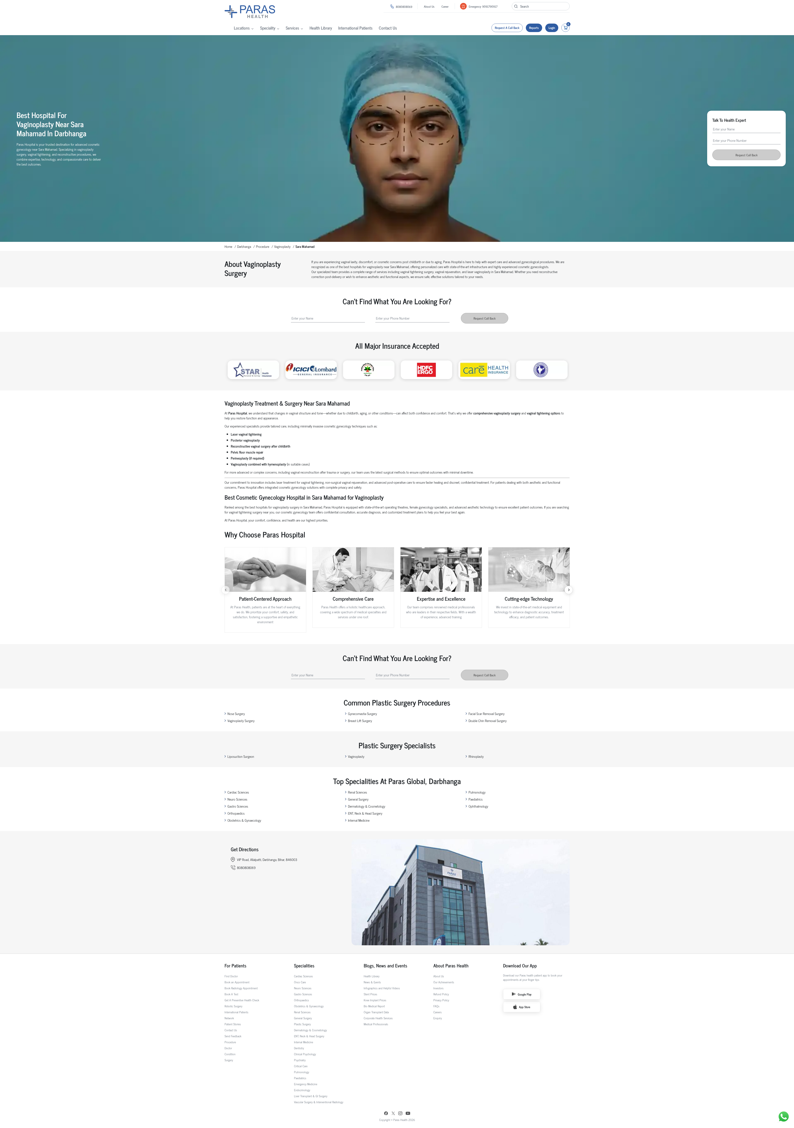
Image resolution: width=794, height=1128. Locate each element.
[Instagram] (400, 1113)
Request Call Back (746, 155)
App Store (524, 1006)
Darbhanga (244, 246)
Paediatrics (476, 799)
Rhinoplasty (476, 756)
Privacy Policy (441, 1000)
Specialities (304, 965)
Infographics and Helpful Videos (382, 988)
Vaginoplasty (282, 246)
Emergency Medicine (305, 1083)
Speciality (267, 27)
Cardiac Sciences (238, 792)
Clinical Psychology (305, 1054)
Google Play (524, 994)
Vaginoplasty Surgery (241, 720)
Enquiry (437, 1018)
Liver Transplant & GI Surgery (310, 1095)
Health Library (321, 27)
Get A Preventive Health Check (242, 1000)
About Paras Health (451, 965)
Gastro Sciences (237, 806)
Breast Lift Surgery (360, 720)
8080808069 (404, 6)
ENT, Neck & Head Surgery (365, 813)
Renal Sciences (357, 792)
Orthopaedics (236, 813)
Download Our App (520, 965)
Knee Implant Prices (375, 1000)
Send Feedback (233, 1036)
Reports (534, 27)
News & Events (372, 982)
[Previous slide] (225, 590)
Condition (230, 1054)
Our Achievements (443, 982)
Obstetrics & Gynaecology (244, 820)
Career (444, 6)
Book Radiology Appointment (241, 988)
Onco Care (300, 982)
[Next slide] (568, 590)
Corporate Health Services (378, 1018)
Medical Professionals (376, 1024)
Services (292, 27)
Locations (242, 27)
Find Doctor (231, 976)
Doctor (228, 1048)
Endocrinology (302, 1089)
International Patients (355, 27)
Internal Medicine (358, 820)
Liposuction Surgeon (240, 756)
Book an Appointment (237, 982)
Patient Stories (233, 1024)
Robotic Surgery (233, 1006)
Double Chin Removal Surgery (488, 720)
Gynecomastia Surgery (362, 713)
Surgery (229, 1060)
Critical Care (300, 1066)
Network (229, 1018)
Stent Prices (370, 994)
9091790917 (489, 6)
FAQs (436, 1006)
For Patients (235, 965)
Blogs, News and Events (385, 965)
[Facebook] (386, 1113)
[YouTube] (408, 1113)
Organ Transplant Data (376, 1012)
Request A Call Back (507, 27)
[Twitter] (393, 1113)
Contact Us (388, 27)
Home (228, 246)
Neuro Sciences (237, 799)
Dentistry (299, 1048)
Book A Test (231, 994)
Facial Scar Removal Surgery (487, 713)
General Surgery (358, 799)
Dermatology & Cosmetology (366, 806)
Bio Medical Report (374, 1006)
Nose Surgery (236, 713)
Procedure (262, 246)
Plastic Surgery (302, 1024)
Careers (437, 1012)
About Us (429, 6)
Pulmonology (477, 792)
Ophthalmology (478, 806)
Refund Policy (441, 994)
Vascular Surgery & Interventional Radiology (318, 1101)
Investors (438, 988)
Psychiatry (300, 1060)
